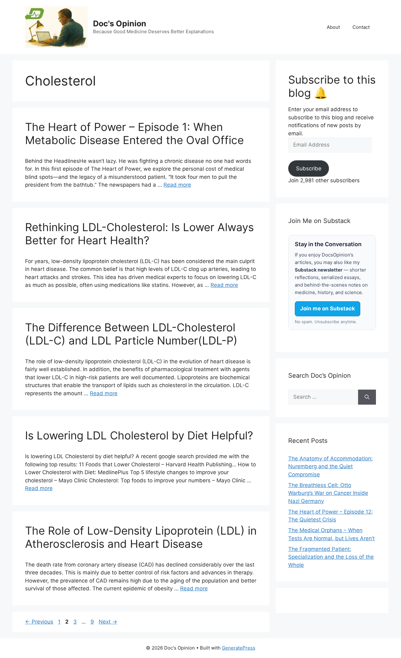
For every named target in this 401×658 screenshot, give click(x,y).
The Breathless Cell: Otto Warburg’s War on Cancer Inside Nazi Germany (328, 493)
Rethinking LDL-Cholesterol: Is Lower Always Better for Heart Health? (139, 233)
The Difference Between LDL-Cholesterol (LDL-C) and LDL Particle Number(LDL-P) (131, 334)
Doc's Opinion (119, 23)
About (333, 27)
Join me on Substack (327, 308)
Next (108, 622)
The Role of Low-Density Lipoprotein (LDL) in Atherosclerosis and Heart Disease (141, 537)
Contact (361, 27)
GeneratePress (238, 648)
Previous (39, 622)
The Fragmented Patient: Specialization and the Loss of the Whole (331, 557)
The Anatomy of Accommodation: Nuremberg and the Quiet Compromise (330, 466)
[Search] (367, 397)
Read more (177, 185)
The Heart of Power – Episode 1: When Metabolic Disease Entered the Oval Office (134, 133)
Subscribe (308, 168)
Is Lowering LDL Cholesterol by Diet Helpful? (139, 435)
